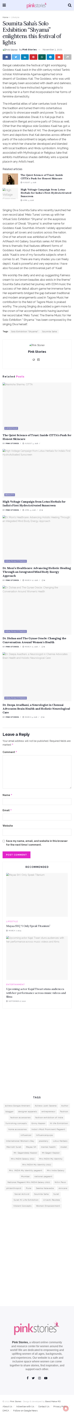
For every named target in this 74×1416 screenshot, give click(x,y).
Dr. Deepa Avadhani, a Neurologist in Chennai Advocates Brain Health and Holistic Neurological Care (36, 708)
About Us (7, 1406)
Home (5, 17)
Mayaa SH (31, 1147)
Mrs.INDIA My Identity (50, 1159)
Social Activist (21, 1194)
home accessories (17, 1129)
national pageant (43, 1176)
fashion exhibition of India (49, 1117)
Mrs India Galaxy (55, 1170)
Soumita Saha (49, 331)
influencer (26, 1135)
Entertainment (15, 984)
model (63, 1147)
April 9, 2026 (28, 200)
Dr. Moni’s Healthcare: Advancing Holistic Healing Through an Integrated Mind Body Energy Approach (37, 571)
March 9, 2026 (30, 717)
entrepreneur (48, 1112)
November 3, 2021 (52, 49)
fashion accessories (20, 1117)
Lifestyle (15, 17)
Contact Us (43, 1406)
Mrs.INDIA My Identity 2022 (36, 1165)
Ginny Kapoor (38, 1123)
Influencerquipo (44, 1135)
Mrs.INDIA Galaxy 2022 (23, 1159)
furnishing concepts (16, 1123)
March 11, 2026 (31, 647)
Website (8, 825)
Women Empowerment (48, 1206)
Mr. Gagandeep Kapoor (25, 1153)
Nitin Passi (60, 1182)
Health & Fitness (15, 561)
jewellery (43, 1141)
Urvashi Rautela (51, 1200)
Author (64, 1106)
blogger (10, 1112)
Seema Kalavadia (45, 1188)
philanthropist (13, 1188)
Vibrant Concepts (22, 1206)
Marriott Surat (14, 1147)
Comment (10, 752)
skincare (63, 1188)
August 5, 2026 (29, 182)
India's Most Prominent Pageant (48, 1129)
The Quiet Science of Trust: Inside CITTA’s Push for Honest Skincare (42, 176)
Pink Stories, (20, 1342)
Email (7, 810)
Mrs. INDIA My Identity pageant (25, 1170)
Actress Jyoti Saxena (46, 1106)
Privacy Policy (60, 1406)
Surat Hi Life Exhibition (26, 1200)
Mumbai (25, 1176)
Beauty (9, 495)
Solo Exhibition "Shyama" (24, 331)
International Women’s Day (20, 1141)
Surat (56, 1194)
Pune (28, 1188)
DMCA (6, 1410)
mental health (48, 1147)
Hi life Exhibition (59, 1123)
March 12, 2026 (31, 580)
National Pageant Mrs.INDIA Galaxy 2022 (29, 1182)
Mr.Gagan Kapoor (51, 1153)
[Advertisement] (37, 1052)
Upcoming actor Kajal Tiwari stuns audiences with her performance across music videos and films (36, 992)
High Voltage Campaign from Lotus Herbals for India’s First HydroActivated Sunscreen (46, 193)
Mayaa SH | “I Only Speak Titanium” (28, 926)
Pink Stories (29, 49)
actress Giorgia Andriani (17, 1106)
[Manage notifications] (66, 1408)
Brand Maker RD (53, 1401)
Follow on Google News (25, 1410)
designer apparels (27, 1112)
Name (7, 795)
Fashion (64, 1112)
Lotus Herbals (60, 1141)
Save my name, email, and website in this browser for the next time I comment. (37, 843)
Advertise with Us (25, 1406)
